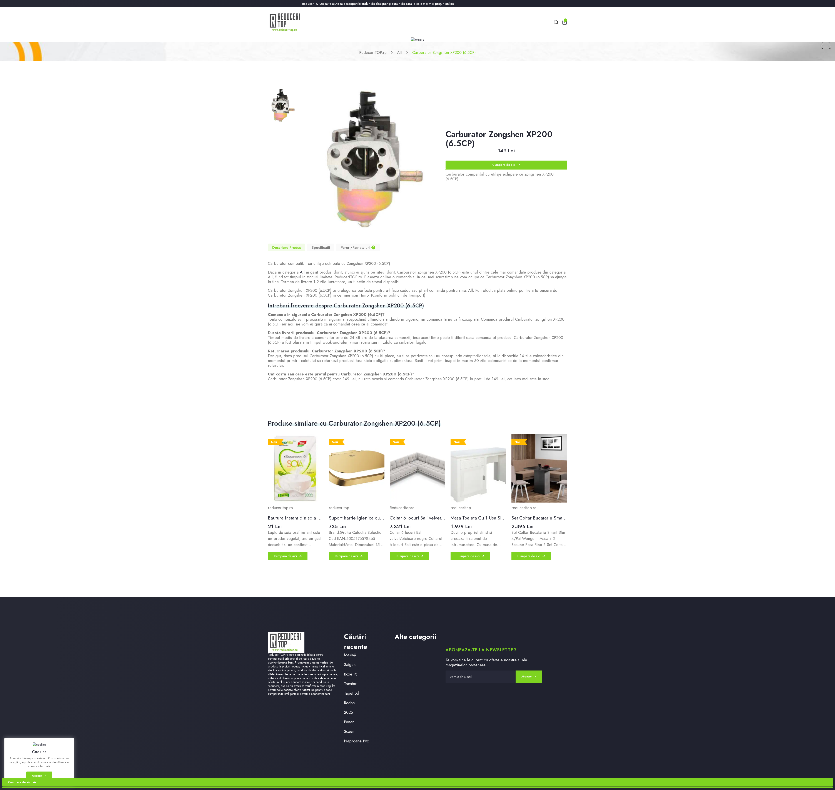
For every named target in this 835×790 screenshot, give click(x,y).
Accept (37, 775)
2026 (348, 712)
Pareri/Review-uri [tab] (357, 247)
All (399, 52)
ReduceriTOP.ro (373, 52)
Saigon (350, 664)
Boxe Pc (350, 674)
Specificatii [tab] (321, 247)
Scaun (349, 731)
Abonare (526, 677)
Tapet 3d (351, 693)
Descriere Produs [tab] (286, 247)
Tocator (350, 683)
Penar (349, 721)
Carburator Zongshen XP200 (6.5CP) (444, 52)
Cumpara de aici (503, 165)
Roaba (349, 702)
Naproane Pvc (356, 741)
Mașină (350, 654)
